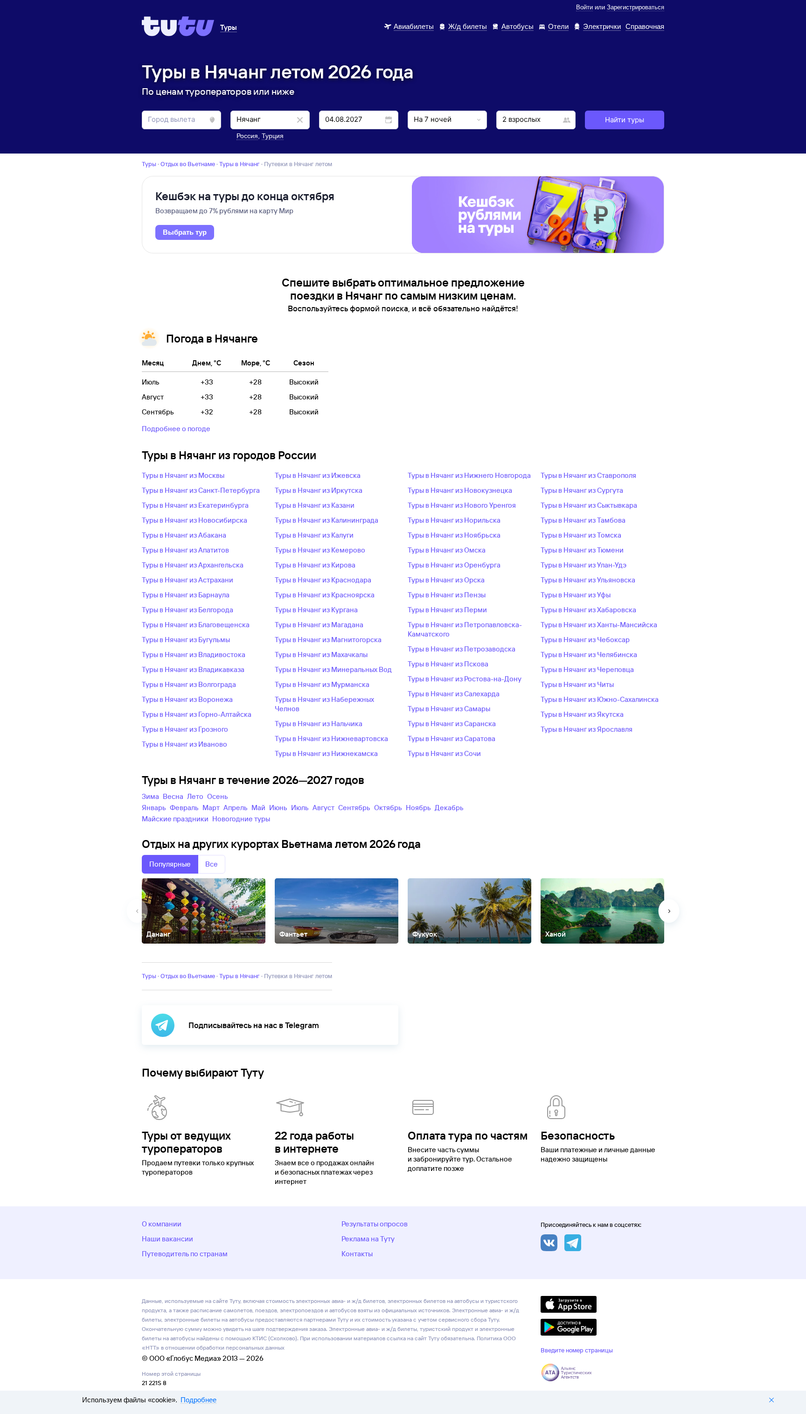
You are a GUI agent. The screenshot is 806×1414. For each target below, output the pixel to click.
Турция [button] (273, 136)
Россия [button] (247, 136)
